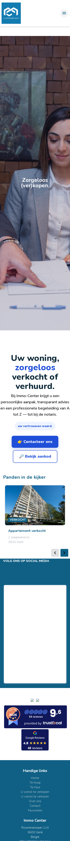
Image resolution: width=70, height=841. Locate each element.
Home (35, 778)
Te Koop (35, 782)
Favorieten (35, 810)
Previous (55, 553)
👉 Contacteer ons (35, 441)
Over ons (35, 801)
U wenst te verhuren (35, 796)
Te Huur (35, 787)
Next (64, 553)
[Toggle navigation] (64, 13)
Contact (35, 806)
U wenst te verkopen (35, 792)
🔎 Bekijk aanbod (35, 456)
